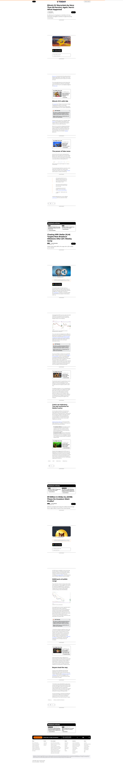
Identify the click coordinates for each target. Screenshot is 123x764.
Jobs (84, 750)
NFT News (33, 750)
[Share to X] (72, 12)
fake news (55, 85)
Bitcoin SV (54, 76)
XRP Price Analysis (54, 745)
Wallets (66, 750)
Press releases (74, 747)
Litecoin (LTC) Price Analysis (55, 751)
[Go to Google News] (57, 50)
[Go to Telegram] (89, 737)
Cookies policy (86, 747)
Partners (73, 750)
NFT (65, 749)
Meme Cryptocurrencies (36, 749)
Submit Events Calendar (76, 745)
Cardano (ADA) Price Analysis (55, 746)
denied (53, 121)
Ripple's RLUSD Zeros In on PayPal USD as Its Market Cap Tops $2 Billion (61, 117)
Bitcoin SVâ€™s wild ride (57, 54)
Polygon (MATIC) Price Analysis (55, 750)
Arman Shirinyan (65, 229)
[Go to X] (77, 737)
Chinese (68, 170)
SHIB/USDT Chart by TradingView (57, 604)
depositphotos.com (60, 537)
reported (55, 104)
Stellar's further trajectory (57, 421)
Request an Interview (75, 746)
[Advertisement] (61, 27)
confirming (54, 197)
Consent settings (86, 746)
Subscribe (39, 737)
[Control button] (74, 12)
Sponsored (74, 749)
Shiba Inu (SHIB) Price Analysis (55, 748)
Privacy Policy (42, 761)
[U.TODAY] (61, 1)
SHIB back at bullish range (57, 548)
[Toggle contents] (48, 203)
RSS (84, 751)
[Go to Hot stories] (69, 110)
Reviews (45, 745)
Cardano (66, 745)
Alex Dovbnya (50, 11)
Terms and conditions (35, 761)
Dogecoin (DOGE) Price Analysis (56, 747)
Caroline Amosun (66, 377)
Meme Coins (67, 747)
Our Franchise (86, 749)
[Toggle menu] (34, 1)
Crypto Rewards (74, 748)
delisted (66, 130)
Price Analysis (64, 488)
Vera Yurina (65, 97)
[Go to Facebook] (83, 737)
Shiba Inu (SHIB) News (35, 747)
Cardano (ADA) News (35, 745)
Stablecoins (66, 748)
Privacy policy (86, 745)
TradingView (56, 292)
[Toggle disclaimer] (53, 280)
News (49, 225)
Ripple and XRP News (35, 746)
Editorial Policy (86, 748)
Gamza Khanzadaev (52, 230)
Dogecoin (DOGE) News (36, 748)
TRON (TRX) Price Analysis (55, 749)
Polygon (66, 746)
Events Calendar (75, 751)
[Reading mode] (50, 203)
